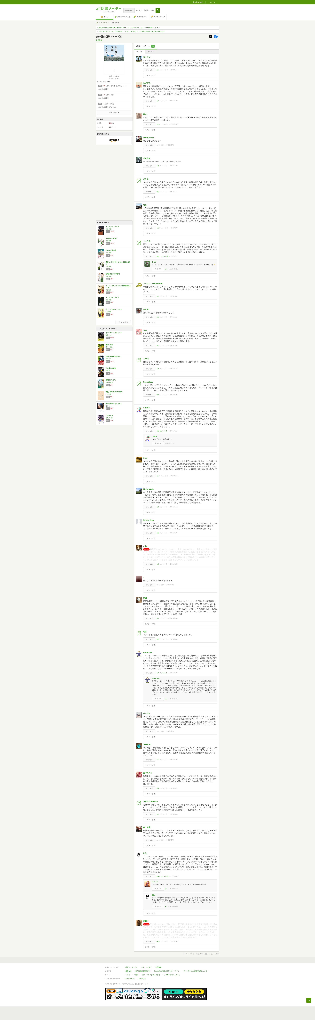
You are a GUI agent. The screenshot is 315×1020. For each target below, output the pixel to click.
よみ (145, 546)
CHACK (146, 408)
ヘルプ (128, 975)
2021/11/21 (174, 256)
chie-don (155, 882)
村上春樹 (108, 394)
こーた (146, 358)
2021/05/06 (170, 840)
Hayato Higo (148, 520)
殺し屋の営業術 (111, 368)
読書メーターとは (131, 967)
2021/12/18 (174, 191)
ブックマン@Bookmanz (153, 283)
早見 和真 (108, 229)
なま (145, 205)
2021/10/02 (174, 345)
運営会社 (128, 971)
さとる (146, 179)
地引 (145, 632)
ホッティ (146, 713)
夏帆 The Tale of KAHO (114, 392)
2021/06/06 (174, 673)
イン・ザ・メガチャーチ (114, 333)
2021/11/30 (174, 228)
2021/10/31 (174, 296)
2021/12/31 (170, 145)
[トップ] (97, 23)
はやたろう (147, 773)
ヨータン (146, 57)
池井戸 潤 (109, 418)
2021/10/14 (174, 317)
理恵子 (146, 921)
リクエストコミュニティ (172, 975)
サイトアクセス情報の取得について (195, 971)
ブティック (109, 415)
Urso (145, 458)
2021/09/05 (174, 394)
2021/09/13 (174, 369)
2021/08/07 (174, 533)
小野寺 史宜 (109, 382)
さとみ (146, 309)
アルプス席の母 (111, 250)
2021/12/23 (174, 166)
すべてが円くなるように (114, 404)
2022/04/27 (174, 101)
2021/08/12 (174, 507)
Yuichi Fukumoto (150, 801)
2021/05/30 (170, 731)
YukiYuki (146, 744)
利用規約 (158, 967)
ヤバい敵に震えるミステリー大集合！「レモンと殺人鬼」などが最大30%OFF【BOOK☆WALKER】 (132, 31)
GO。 (145, 853)
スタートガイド (146, 967)
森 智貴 (146, 827)
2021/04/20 (174, 876)
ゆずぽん (146, 83)
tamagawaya (148, 137)
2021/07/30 (174, 564)
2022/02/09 (174, 124)
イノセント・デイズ (112, 226)
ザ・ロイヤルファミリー (114, 309)
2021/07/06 (174, 618)
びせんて (146, 158)
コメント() (164, 70)
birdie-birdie (148, 489)
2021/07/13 (170, 585)
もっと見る (124, 322)
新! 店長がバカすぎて (113, 274)
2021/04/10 (174, 941)
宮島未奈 (108, 358)
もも (145, 330)
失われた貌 (109, 344)
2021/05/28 (174, 760)
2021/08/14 (174, 476)
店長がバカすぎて (112, 238)
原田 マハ (108, 406)
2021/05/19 (174, 788)
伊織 (145, 598)
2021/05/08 (174, 814)
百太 (145, 114)
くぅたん (146, 241)
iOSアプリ (142, 978)
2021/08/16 (174, 431)
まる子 (154, 262)
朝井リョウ (109, 335)
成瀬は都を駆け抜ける (113, 356)
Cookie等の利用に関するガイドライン (167, 971)
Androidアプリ (130, 978)
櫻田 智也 (109, 347)
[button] (158, 10)
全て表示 (139, 52)
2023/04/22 (174, 70)
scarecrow (147, 652)
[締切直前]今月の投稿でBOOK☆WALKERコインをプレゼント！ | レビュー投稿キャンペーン (129, 27)
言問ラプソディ (111, 380)
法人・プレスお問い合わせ (151, 975)
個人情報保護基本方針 (142, 971)
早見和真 (104, 23)
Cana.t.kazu (148, 382)
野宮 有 (108, 370)
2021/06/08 (174, 639)
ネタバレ (150, 52)
